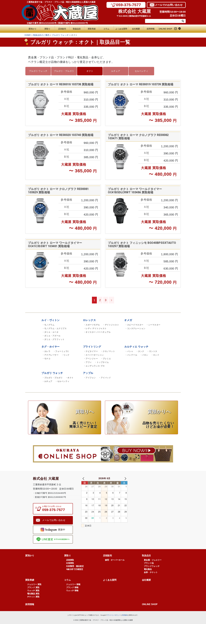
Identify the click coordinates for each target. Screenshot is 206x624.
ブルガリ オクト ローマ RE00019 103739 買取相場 (140, 84)
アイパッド (106, 378)
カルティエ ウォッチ (136, 346)
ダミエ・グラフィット (54, 339)
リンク (66, 355)
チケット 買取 (33, 597)
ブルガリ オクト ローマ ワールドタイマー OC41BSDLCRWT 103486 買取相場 (135, 190)
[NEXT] (125, 478)
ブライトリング (92, 346)
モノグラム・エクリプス (55, 328)
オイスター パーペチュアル (98, 332)
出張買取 (70, 563)
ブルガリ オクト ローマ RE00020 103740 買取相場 (60, 135)
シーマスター (154, 325)
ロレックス (89, 320)
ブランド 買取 (33, 587)
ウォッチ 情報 (72, 590)
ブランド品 (149, 563)
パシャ (130, 351)
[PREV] (84, 478)
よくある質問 (121, 29)
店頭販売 (62, 29)
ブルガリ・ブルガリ (64, 71)
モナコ (47, 358)
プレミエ (107, 358)
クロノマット (109, 351)
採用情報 (151, 29)
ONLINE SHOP (165, 29)
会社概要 (136, 29)
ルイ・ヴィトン (50, 320)
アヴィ (89, 362)
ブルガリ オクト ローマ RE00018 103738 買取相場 (60, 84)
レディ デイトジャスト (96, 328)
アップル (88, 373)
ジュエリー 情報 (73, 584)
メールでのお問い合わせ (169, 5)
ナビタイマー (92, 351)
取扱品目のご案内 (41, 35)
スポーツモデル (93, 325)
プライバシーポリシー (114, 615)
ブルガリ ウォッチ (60, 35)
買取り (47, 29)
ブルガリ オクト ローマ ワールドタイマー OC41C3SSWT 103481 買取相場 (55, 244)
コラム (106, 29)
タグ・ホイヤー (50, 346)
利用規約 (125, 615)
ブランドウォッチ (152, 566)
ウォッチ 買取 (33, 590)
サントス (153, 351)
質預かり (32, 29)
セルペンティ (141, 71)
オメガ (128, 320)
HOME (28, 35)
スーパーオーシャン (95, 355)
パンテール (132, 355)
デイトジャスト (112, 325)
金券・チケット (151, 572)
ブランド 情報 (72, 587)
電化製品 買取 (33, 594)
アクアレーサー (51, 355)
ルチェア (115, 71)
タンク (141, 351)
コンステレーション (136, 328)
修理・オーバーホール (115, 560)
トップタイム (103, 362)
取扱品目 (77, 29)
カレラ (47, 351)
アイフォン (91, 378)
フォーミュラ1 (62, 351)
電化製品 (148, 569)
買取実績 (92, 29)
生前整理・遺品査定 (75, 566)
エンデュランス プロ (95, 366)
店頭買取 (70, 560)
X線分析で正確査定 (74, 569)
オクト (89, 71)
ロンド (156, 355)
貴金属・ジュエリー (153, 560)
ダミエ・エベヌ (51, 332)
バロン (145, 355)
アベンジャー (92, 358)
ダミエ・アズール (52, 336)
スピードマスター (135, 325)
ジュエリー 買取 (34, 584)
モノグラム (49, 325)
